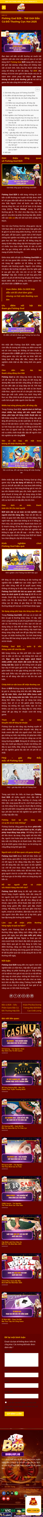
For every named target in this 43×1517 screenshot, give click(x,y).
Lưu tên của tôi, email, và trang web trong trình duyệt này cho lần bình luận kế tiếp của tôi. (21, 1406)
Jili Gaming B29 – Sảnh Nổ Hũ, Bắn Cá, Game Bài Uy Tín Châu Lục (14, 1127)
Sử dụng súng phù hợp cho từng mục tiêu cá (23, 118)
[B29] (21, 7)
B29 (3, 1459)
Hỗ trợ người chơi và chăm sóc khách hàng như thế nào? (23, 144)
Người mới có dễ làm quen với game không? (23, 140)
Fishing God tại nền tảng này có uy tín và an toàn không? (23, 136)
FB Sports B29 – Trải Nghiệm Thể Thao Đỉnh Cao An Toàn (12, 1166)
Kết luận (8, 152)
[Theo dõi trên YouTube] (8, 1499)
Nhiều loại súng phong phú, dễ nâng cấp (21, 103)
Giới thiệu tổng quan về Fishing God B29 (19, 93)
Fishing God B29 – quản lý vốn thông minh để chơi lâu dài (23, 121)
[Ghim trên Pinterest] (28, 996)
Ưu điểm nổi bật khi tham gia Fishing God (20, 95)
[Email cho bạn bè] (23, 996)
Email (7, 1381)
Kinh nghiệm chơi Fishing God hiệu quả (19, 115)
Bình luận (9, 1351)
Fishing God (15, 62)
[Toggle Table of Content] (36, 89)
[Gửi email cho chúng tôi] (12, 1493)
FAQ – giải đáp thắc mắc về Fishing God (20, 133)
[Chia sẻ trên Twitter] (19, 996)
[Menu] (4, 7)
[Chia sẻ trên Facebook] (15, 996)
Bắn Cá (4, 15)
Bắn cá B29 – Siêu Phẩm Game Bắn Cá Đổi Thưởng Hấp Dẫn (11, 1008)
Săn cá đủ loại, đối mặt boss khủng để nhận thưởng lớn (23, 107)
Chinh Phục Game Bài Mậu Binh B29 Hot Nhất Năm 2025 (12, 1282)
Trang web (9, 1392)
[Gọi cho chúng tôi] (16, 1493)
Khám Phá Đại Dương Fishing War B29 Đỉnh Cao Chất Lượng (32, 1008)
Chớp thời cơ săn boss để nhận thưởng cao (23, 125)
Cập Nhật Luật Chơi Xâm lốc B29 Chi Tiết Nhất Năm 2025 (12, 1243)
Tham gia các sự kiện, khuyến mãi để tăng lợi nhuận (22, 129)
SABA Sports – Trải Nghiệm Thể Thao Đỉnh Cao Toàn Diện (12, 1204)
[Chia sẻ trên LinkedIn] (32, 996)
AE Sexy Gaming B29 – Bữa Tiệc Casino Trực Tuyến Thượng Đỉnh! (13, 1088)
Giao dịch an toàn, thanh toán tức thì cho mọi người (23, 111)
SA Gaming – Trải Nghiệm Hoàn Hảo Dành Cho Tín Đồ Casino (13, 1050)
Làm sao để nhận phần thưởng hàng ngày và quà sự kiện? (23, 148)
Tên (7, 1371)
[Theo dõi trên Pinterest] (4, 1499)
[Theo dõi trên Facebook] (4, 1493)
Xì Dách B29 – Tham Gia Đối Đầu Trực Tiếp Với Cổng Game (13, 1320)
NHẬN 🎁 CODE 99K (33, 1510)
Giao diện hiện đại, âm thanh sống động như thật (23, 99)
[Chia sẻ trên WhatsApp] (11, 996)
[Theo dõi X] (8, 1493)
